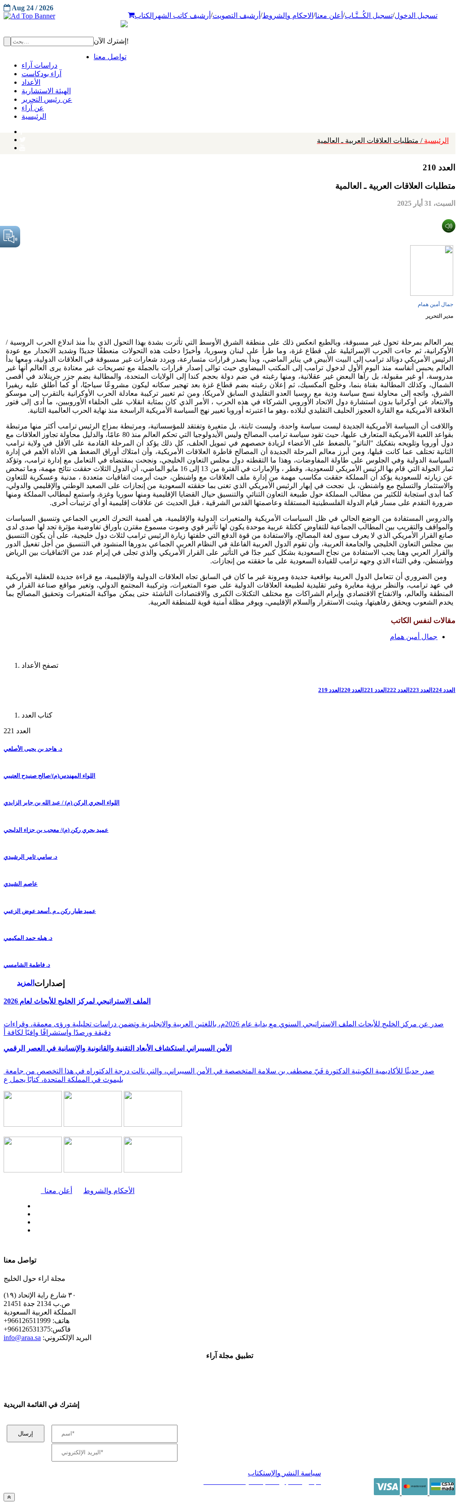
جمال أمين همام (435, 304)
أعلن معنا (329, 15)
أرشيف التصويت (236, 15)
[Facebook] (21, 129)
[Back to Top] (9, 1497)
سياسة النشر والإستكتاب (284, 1473)
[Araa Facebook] (34, 1204)
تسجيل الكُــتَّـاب (369, 15)
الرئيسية (383, 140)
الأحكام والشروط (108, 1190)
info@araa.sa (22, 1337)
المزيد (26, 982)
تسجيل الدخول (415, 15)
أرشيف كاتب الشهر (182, 15)
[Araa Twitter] (22, 137)
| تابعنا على (135, 1230)
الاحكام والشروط (287, 15)
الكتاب (144, 15)
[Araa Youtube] (22, 145)
